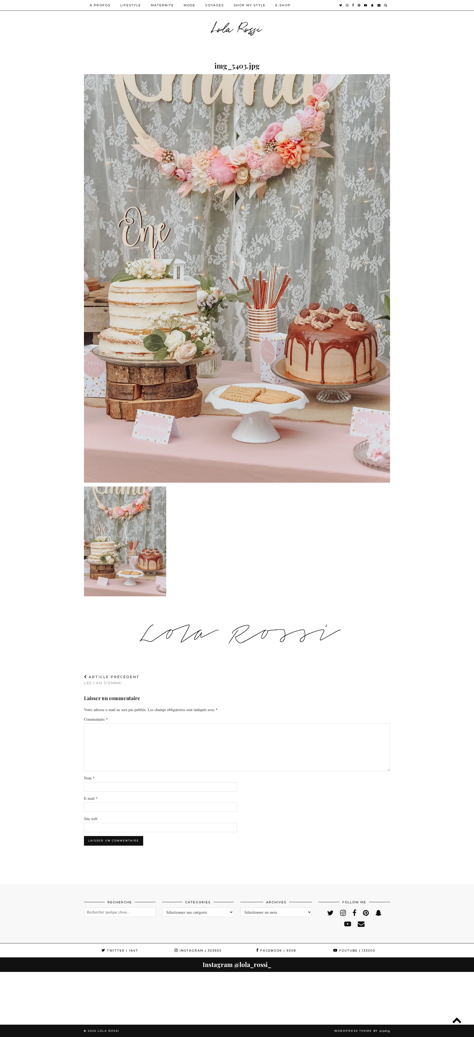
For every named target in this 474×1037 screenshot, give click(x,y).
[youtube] (366, 5)
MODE (189, 5)
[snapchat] (372, 5)
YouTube (356, 950)
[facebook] (353, 5)
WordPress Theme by (362, 1031)
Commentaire (96, 719)
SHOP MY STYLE (250, 5)
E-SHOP (283, 5)
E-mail (91, 798)
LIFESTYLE (130, 5)
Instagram (199, 950)
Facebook (277, 950)
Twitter (122, 950)
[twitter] (341, 5)
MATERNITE (162, 5)
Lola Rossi (237, 27)
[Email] (379, 5)
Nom (89, 778)
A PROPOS (100, 5)
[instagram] (347, 5)
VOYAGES (214, 5)
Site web (90, 818)
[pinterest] (359, 5)
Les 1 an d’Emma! (112, 680)
